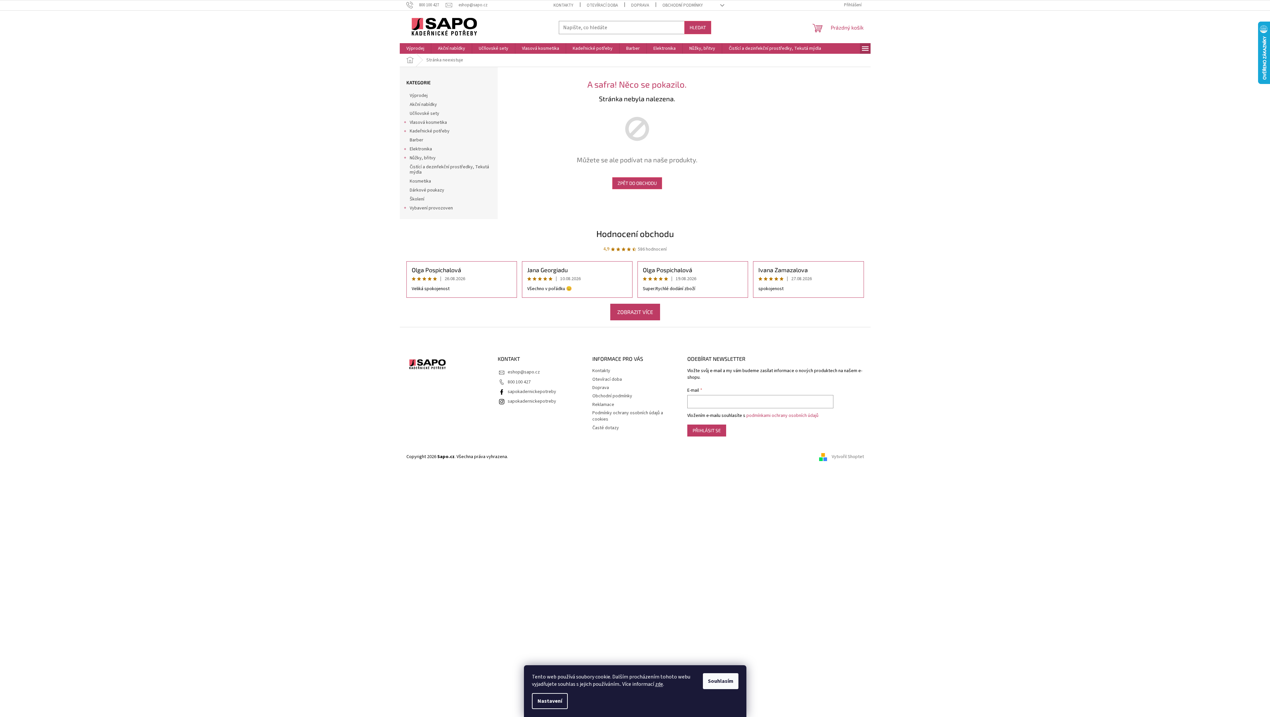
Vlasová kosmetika (428, 122)
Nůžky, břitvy (423, 158)
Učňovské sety (424, 113)
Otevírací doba (602, 5)
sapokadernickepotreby (532, 391)
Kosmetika (420, 181)
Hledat (698, 27)
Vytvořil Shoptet (848, 456)
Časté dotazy (605, 428)
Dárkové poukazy (427, 190)
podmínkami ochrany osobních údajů (782, 415)
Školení (417, 199)
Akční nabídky (423, 104)
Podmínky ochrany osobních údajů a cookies (627, 416)
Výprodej (419, 95)
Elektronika (421, 149)
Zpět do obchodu (637, 183)
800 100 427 (519, 382)
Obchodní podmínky (682, 5)
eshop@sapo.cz (524, 372)
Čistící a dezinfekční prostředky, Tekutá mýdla (449, 170)
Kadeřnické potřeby (430, 131)
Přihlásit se (707, 430)
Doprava (640, 5)
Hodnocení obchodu (635, 233)
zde (659, 684)
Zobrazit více (635, 312)
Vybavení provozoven (431, 208)
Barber (416, 140)
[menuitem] (415, 48)
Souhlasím (720, 681)
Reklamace (603, 404)
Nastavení (550, 701)
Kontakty (563, 5)
